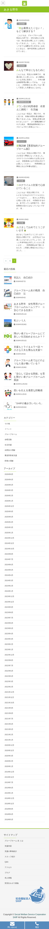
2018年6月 (9, 814)
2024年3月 (9, 580)
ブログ (7, 873)
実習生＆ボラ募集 (12, 883)
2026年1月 (9, 501)
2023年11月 (9, 602)
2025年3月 (9, 527)
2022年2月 (9, 687)
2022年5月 (9, 676)
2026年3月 (9, 490)
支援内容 (8, 846)
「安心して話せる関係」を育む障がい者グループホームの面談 (29, 376)
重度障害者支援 (24, 102)
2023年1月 (9, 649)
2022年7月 (9, 666)
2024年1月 (9, 591)
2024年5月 (9, 570)
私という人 (20, 320)
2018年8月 (9, 809)
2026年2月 (9, 496)
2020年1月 (9, 766)
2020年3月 (9, 756)
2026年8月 (9, 474)
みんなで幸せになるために (30, 70)
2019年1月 (9, 793)
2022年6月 (9, 671)
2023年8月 (9, 612)
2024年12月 (9, 538)
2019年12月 (9, 772)
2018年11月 (9, 804)
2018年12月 (9, 798)
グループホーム (11, 434)
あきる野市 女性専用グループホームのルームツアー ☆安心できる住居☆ (29, 307)
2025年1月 (9, 533)
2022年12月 (9, 655)
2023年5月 (9, 628)
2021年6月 (9, 724)
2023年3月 (9, 639)
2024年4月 (9, 575)
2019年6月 (9, 788)
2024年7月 (9, 559)
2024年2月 (9, 586)
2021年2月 (9, 735)
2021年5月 (9, 729)
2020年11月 (9, 750)
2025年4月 (9, 522)
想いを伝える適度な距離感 (28, 390)
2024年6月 (9, 565)
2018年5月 (9, 819)
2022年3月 (9, 681)
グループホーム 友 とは (14, 841)
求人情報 (8, 878)
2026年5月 (9, 485)
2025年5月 (9, 517)
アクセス (8, 867)
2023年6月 (9, 623)
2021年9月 (9, 708)
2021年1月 (9, 740)
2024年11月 (9, 543)
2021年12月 (9, 692)
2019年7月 (9, 782)
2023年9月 (9, 607)
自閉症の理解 (10, 450)
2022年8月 (9, 660)
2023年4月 (9, 634)
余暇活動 (8, 440)
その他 (21, 181)
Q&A (6, 862)
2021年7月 (9, 719)
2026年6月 (9, 480)
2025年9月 (9, 511)
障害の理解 (9, 461)
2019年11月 (9, 777)
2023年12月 (9, 596)
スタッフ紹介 (10, 857)
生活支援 (22, 24)
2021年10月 (9, 703)
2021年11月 (9, 697)
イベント (22, 141)
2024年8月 (9, 554)
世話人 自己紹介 (23, 277)
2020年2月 (9, 761)
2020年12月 (9, 745)
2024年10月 (9, 549)
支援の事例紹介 (11, 851)
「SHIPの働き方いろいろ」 (28, 403)
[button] (12, 925)
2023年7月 (9, 618)
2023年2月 (9, 644)
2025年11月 (9, 506)
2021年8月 (9, 713)
